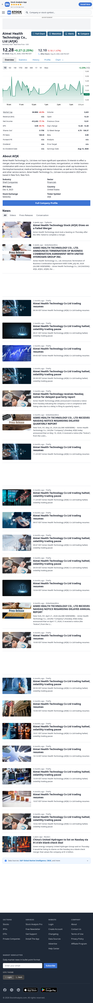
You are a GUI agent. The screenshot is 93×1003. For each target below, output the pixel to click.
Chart (58, 59)
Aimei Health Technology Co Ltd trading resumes (57, 305)
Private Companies (11, 939)
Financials (51, 182)
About (74, 924)
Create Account (55, 929)
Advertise (52, 943)
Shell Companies (10, 182)
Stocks (6, 924)
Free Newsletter (33, 929)
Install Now (85, 4)
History (36, 59)
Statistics (23, 59)
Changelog (53, 934)
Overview (9, 59)
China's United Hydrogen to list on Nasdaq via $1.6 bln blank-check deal (60, 841)
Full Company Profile (46, 203)
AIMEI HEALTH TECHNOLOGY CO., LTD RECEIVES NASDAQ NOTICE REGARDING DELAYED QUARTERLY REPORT (61, 420)
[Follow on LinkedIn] (18, 990)
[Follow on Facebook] (5, 990)
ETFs (5, 934)
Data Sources (54, 939)
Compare (84, 33)
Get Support (31, 934)
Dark (20, 977)
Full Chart (40, 33)
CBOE (49, 860)
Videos (13, 215)
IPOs (5, 929)
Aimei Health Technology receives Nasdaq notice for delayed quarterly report (58, 395)
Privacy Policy (77, 939)
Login (51, 924)
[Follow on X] (12, 990)
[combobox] (58, 12)
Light (9, 977)
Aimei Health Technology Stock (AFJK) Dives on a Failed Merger (61, 227)
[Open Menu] (3, 12)
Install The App (32, 939)
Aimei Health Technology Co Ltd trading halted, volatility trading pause (61, 327)
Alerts (71, 33)
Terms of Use (77, 934)
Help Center (53, 948)
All (5, 215)
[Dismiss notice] (2, 4)
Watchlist (56, 33)
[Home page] (14, 12)
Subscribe (50, 965)
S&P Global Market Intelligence (33, 860)
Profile (47, 59)
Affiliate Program (79, 943)
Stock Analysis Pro (34, 924)
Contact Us (76, 929)
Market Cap (7, 112)
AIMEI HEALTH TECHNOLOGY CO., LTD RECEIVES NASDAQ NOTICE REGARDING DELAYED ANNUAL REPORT (61, 609)
